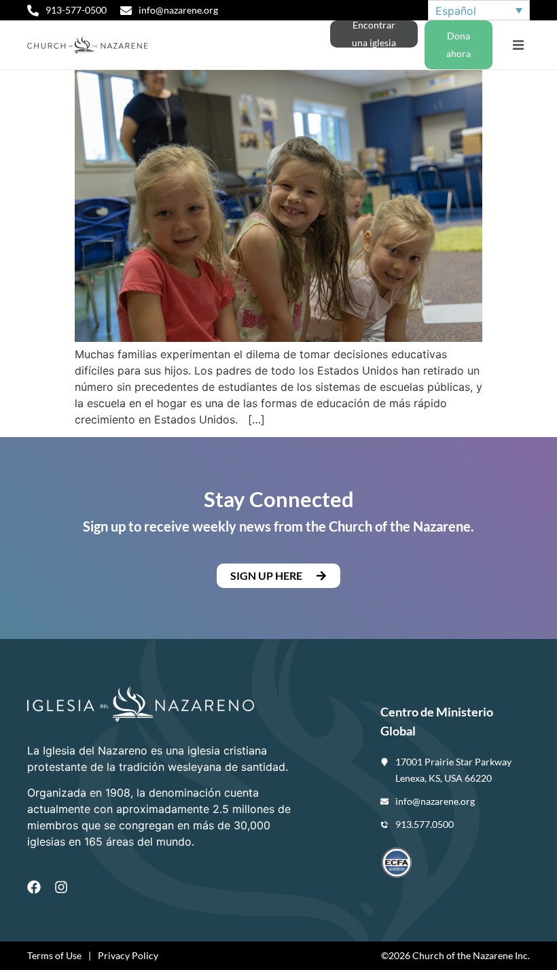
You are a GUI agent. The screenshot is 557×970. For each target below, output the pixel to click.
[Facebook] (34, 887)
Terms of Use (54, 955)
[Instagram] (61, 887)
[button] (518, 45)
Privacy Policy (128, 955)
